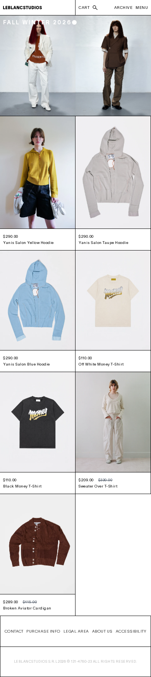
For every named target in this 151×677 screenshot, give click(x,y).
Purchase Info (43, 631)
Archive (123, 7)
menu (142, 7)
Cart (84, 7)
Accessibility (131, 631)
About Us (102, 631)
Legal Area (76, 631)
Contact (14, 631)
